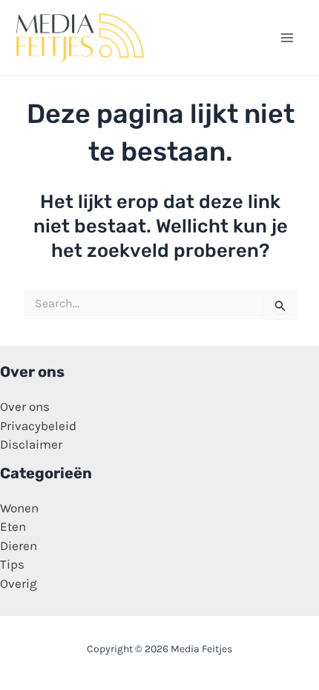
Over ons (25, 406)
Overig (18, 583)
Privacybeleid (38, 425)
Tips (12, 564)
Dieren (18, 545)
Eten (13, 526)
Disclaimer (31, 444)
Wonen (19, 507)
